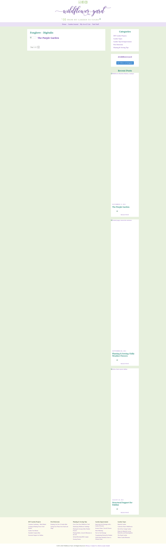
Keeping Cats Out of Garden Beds (59, 524)
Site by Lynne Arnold (104, 546)
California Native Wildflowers (125, 526)
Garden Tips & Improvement (122, 42)
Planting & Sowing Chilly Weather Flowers (123, 354)
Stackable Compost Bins (34, 533)
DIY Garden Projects (120, 36)
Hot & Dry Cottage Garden (124, 529)
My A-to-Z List (85, 24)
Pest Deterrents (118, 44)
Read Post (125, 214)
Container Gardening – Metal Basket (37, 524)
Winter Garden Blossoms (124, 537)
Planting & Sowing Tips (121, 47)
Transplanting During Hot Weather (103, 535)
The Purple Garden (48, 37)
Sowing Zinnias (77, 539)
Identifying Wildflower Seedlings (81, 526)
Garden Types (117, 39)
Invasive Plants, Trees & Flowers (103, 528)
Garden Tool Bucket (33, 530)
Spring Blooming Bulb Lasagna (80, 537)
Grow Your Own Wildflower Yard (81, 524)
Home (64, 24)
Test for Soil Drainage (100, 533)
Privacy (88, 546)
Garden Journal (73, 24)
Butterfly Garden (122, 524)
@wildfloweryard (125, 57)
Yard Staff (95, 24)
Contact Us (94, 546)
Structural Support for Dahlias (122, 503)
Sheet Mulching (99, 530)
